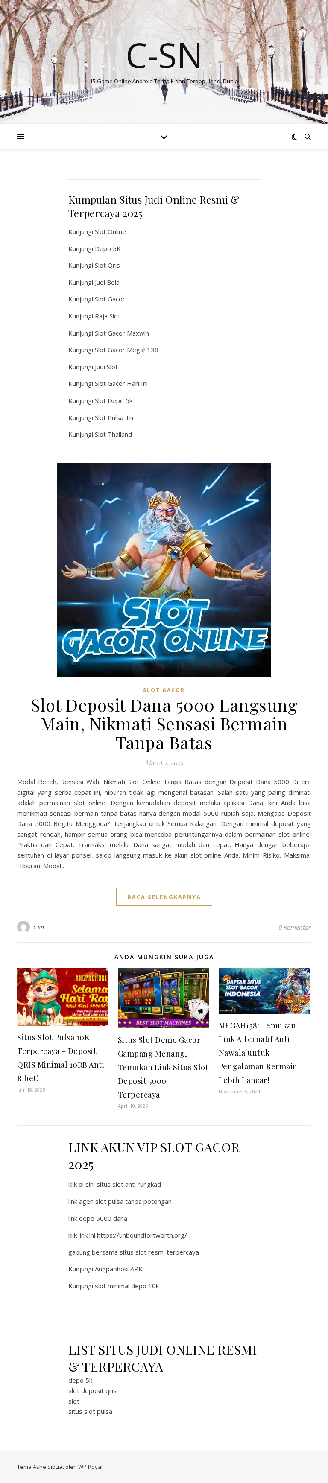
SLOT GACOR (164, 690)
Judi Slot (106, 366)
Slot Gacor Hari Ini (121, 383)
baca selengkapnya (164, 897)
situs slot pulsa (90, 1411)
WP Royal (90, 1467)
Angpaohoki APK (119, 1268)
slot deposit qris (92, 1390)
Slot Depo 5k (113, 400)
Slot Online (110, 231)
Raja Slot (107, 316)
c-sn (38, 927)
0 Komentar (294, 927)
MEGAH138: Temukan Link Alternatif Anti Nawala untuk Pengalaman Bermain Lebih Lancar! (258, 1052)
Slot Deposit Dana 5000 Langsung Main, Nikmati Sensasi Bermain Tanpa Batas (164, 723)
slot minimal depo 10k (127, 1286)
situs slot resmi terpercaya (159, 1252)
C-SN (164, 55)
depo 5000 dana (103, 1218)
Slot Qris (107, 265)
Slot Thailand (113, 434)
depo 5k (80, 1380)
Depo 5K (108, 248)
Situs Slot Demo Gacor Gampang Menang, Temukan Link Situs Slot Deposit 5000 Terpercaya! (163, 1067)
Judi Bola (107, 282)
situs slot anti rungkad (129, 1184)
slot (73, 1401)
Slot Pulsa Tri (114, 417)
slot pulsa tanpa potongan (133, 1201)
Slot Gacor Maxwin (122, 333)
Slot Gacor (110, 299)
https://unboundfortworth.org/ (142, 1235)
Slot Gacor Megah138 (126, 349)
